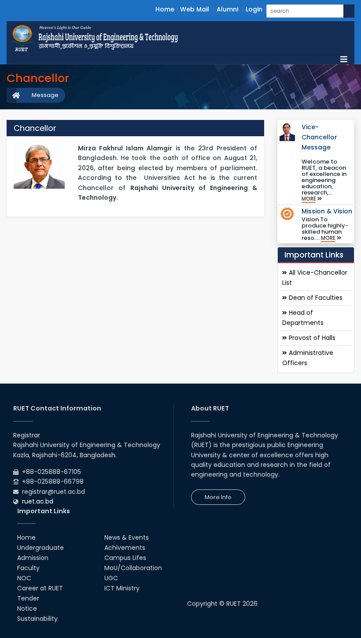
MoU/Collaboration (133, 567)
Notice (27, 608)
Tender (28, 598)
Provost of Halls (311, 337)
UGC (111, 578)
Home (164, 9)
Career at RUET (40, 588)
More (309, 199)
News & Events (126, 537)
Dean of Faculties (315, 297)
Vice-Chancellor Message (319, 137)
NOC (24, 578)
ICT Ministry (122, 588)
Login (254, 9)
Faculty (28, 567)
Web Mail (194, 9)
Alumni (227, 9)
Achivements (124, 547)
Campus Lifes (125, 557)
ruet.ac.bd (37, 501)
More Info (218, 497)
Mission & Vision (327, 211)
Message (45, 95)
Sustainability (37, 618)
